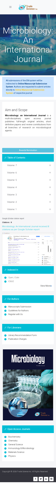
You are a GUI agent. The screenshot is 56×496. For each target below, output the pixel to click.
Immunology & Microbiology (21, 448)
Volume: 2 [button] (12, 202)
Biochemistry (14, 437)
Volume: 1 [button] (12, 209)
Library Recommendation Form (22, 335)
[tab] (28, 165)
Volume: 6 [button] (12, 172)
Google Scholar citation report (13, 219)
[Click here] (28, 249)
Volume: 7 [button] (12, 165)
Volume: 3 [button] (12, 194)
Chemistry (13, 440)
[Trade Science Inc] (28, 7)
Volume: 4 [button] (12, 187)
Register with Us (15, 314)
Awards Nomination (28, 150)
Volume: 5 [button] (12, 180)
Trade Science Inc (24, 471)
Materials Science (16, 452)
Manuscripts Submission (19, 307)
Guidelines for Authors (18, 310)
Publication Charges (17, 339)
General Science (15, 444)
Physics (12, 456)
